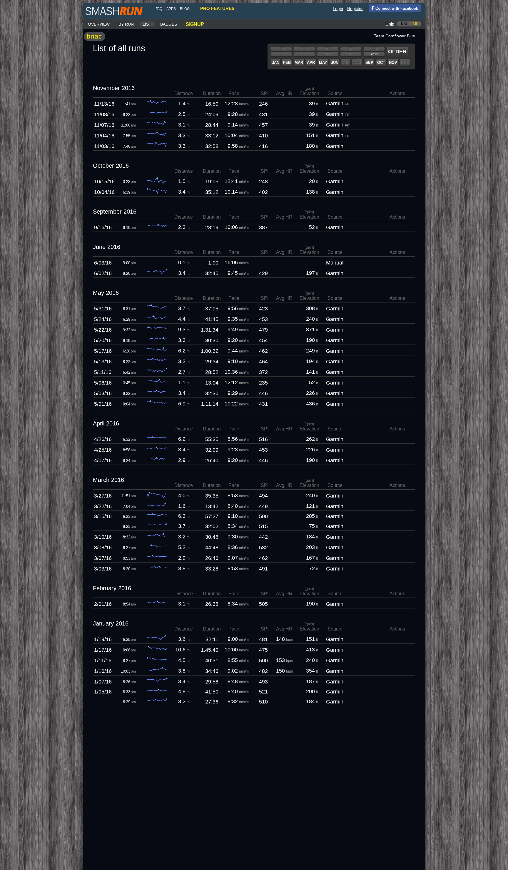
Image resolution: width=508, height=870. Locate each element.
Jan (275, 62)
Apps (171, 9)
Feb (287, 62)
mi (415, 24)
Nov (393, 62)
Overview (99, 24)
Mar (299, 62)
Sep (369, 62)
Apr (311, 62)
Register (355, 8)
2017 (374, 54)
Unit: (389, 23)
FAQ (159, 9)
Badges (168, 24)
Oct (381, 62)
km (404, 24)
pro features (217, 8)
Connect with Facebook (396, 8)
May (323, 62)
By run (126, 24)
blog (185, 9)
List (147, 24)
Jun (334, 62)
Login (338, 8)
